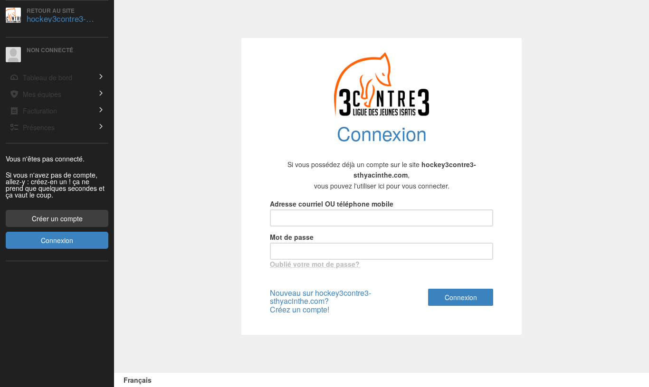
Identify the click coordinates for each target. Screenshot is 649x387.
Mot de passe (292, 237)
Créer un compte (57, 218)
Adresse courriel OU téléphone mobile (331, 203)
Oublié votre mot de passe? (315, 264)
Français (138, 380)
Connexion (57, 240)
